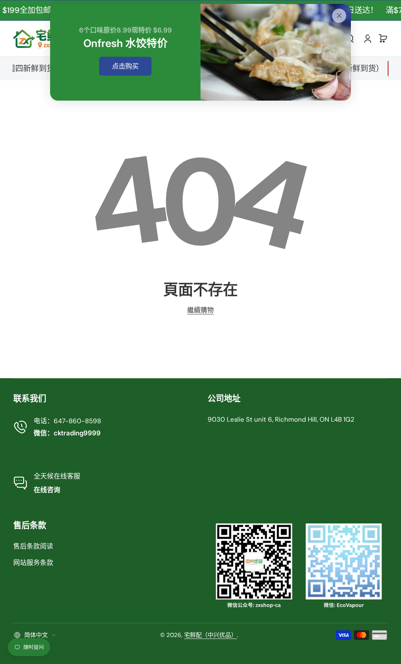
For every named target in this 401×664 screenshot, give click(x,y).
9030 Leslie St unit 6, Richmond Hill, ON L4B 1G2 (281, 419)
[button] (383, 38)
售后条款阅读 (33, 546)
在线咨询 (47, 490)
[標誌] (42, 38)
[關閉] (339, 16)
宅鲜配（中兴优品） (210, 635)
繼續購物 (200, 310)
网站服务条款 (33, 562)
